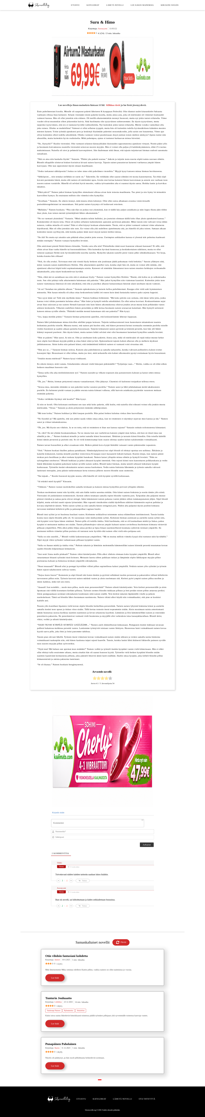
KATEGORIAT (99, 1099)
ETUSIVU (81, 1099)
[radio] (95, 678)
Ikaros (57, 1048)
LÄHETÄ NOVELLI (122, 1099)
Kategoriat (93, 5)
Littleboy (58, 1002)
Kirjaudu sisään (170, 5)
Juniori (57, 960)
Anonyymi (102, 28)
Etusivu (75, 5)
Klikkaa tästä (113, 105)
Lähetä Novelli (115, 5)
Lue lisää (55, 978)
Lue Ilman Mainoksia (142, 5)
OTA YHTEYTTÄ (147, 1099)
